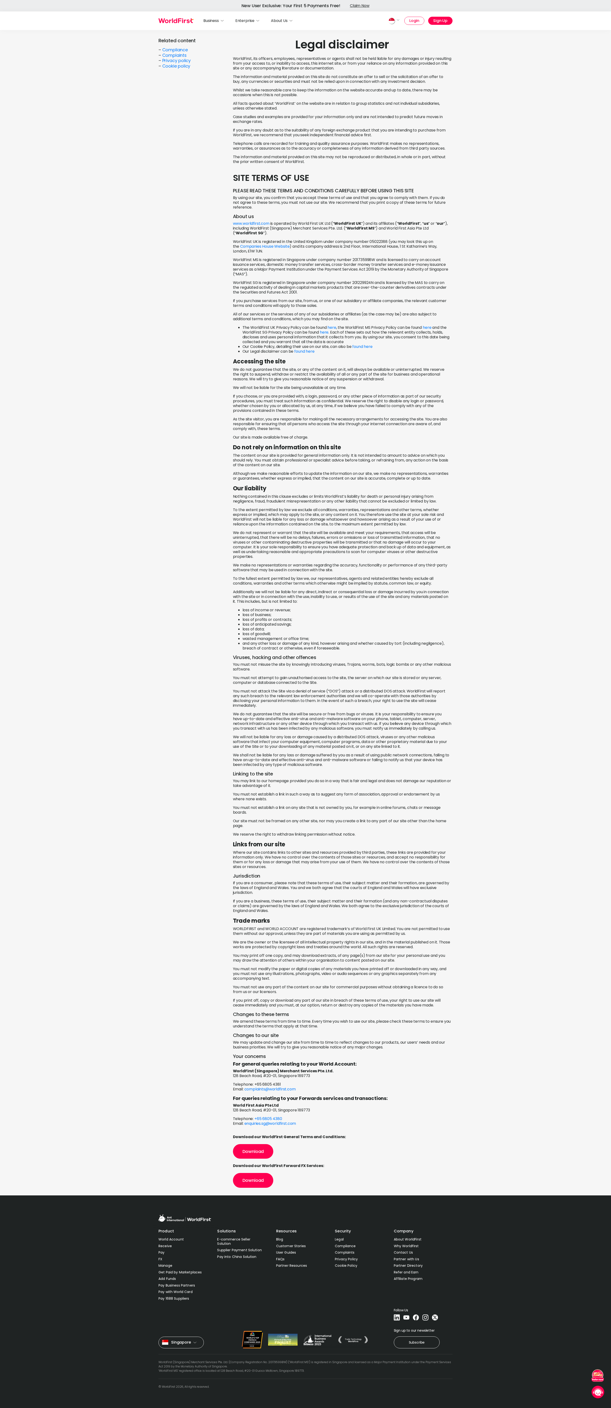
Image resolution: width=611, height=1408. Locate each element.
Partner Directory (408, 1265)
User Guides (286, 1252)
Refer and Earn (406, 1272)
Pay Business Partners (176, 1285)
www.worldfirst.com (251, 223)
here (331, 327)
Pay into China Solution (236, 1256)
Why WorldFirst (406, 1246)
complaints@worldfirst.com (270, 1089)
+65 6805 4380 (267, 1118)
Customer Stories (291, 1246)
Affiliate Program (408, 1278)
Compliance (175, 50)
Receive (165, 1246)
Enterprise (244, 20)
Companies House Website (265, 246)
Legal (339, 1239)
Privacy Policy (346, 1259)
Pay (161, 1252)
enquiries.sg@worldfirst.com (270, 1123)
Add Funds (167, 1278)
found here (362, 346)
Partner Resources (291, 1265)
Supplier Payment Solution (239, 1250)
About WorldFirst (407, 1239)
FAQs (280, 1259)
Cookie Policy (346, 1265)
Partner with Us (406, 1259)
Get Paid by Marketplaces (180, 1272)
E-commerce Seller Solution (233, 1241)
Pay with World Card (175, 1291)
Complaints (174, 55)
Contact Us (403, 1252)
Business (211, 20)
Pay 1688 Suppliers (173, 1298)
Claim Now (359, 5)
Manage (165, 1265)
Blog (279, 1239)
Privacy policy (176, 60)
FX (160, 1259)
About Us (279, 20)
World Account (171, 1239)
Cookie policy (176, 66)
